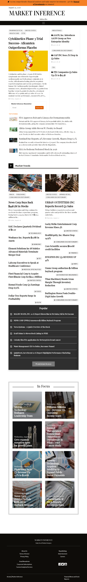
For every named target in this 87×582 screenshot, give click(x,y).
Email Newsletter (24, 561)
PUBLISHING (21, 194)
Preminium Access (43, 364)
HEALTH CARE (14, 33)
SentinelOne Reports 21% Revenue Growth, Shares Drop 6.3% (48, 138)
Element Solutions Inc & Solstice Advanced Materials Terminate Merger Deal (24, 251)
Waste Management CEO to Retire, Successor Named (34, 346)
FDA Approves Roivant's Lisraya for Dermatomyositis (44, 117)
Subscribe (43, 19)
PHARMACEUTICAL (16, 30)
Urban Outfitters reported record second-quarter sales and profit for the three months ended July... (61, 212)
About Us (24, 551)
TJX (53, 67)
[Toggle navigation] (43, 23)
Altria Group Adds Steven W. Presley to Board (40, 128)
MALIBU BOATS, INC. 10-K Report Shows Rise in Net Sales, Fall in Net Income (44, 314)
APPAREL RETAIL (65, 194)
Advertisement (62, 554)
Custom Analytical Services (24, 567)
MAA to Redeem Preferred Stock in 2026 (38, 149)
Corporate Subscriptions (24, 564)
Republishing (63, 551)
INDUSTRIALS (57, 30)
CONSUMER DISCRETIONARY (62, 50)
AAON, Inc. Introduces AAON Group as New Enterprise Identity (63, 38)
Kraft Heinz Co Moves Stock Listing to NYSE (31, 333)
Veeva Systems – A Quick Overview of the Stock (32, 327)
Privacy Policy (24, 556)
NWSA (12, 194)
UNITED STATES (30, 30)
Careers (62, 556)
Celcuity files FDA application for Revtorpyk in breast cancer (37, 340)
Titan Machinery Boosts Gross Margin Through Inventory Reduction (59, 282)
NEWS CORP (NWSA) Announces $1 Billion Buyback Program (37, 320)
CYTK (23, 33)
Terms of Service (24, 554)
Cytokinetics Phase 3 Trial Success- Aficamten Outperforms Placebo (25, 43)
